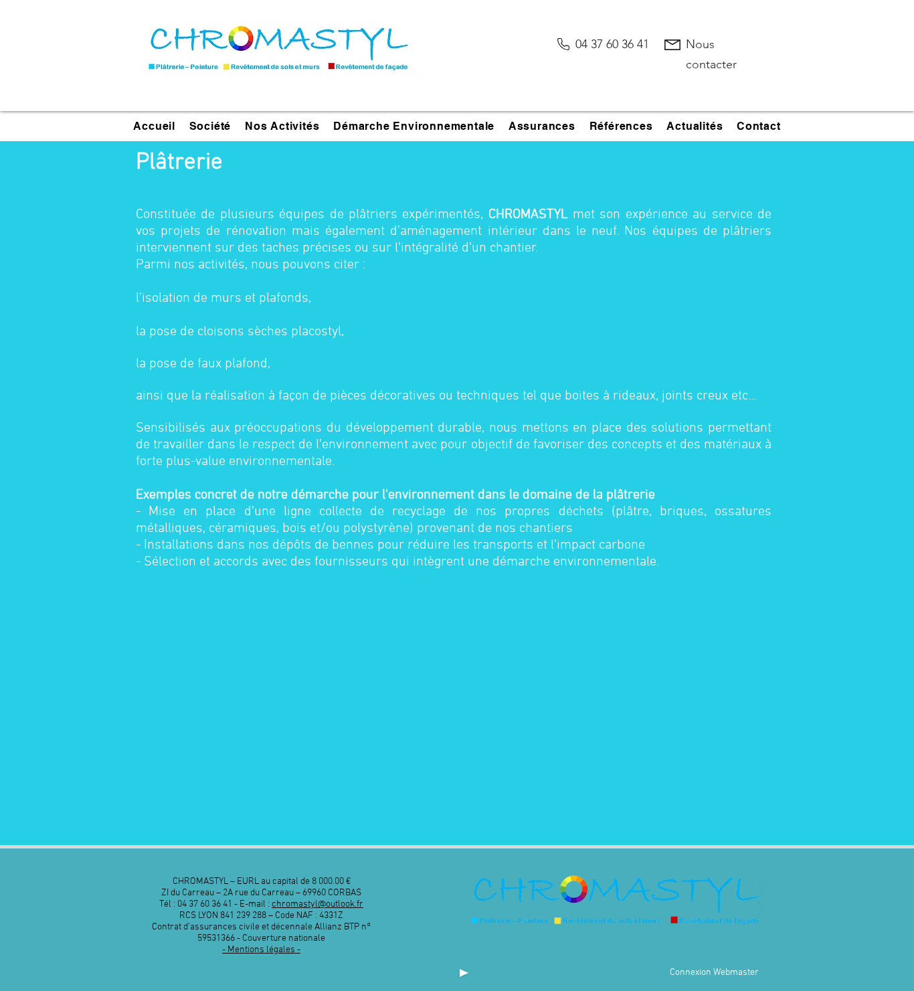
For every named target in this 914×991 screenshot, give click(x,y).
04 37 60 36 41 (612, 44)
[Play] (462, 972)
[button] (210, 126)
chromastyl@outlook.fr (317, 904)
